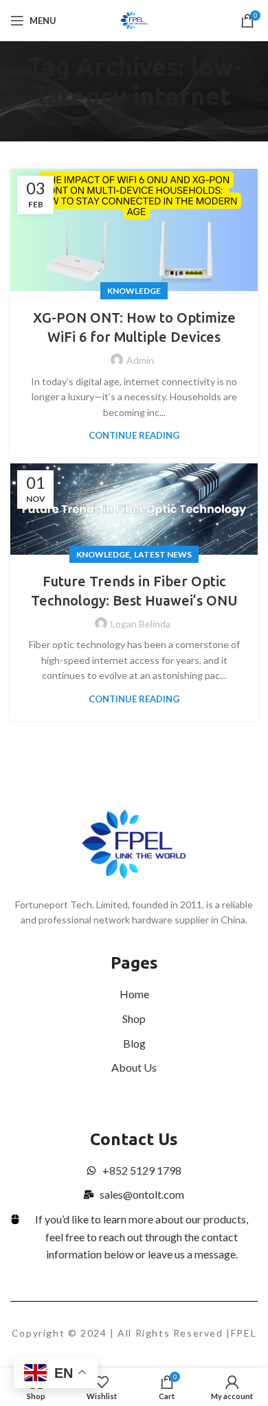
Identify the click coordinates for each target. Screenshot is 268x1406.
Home (46, 122)
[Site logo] (134, 19)
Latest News (163, 554)
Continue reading (134, 435)
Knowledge (134, 291)
